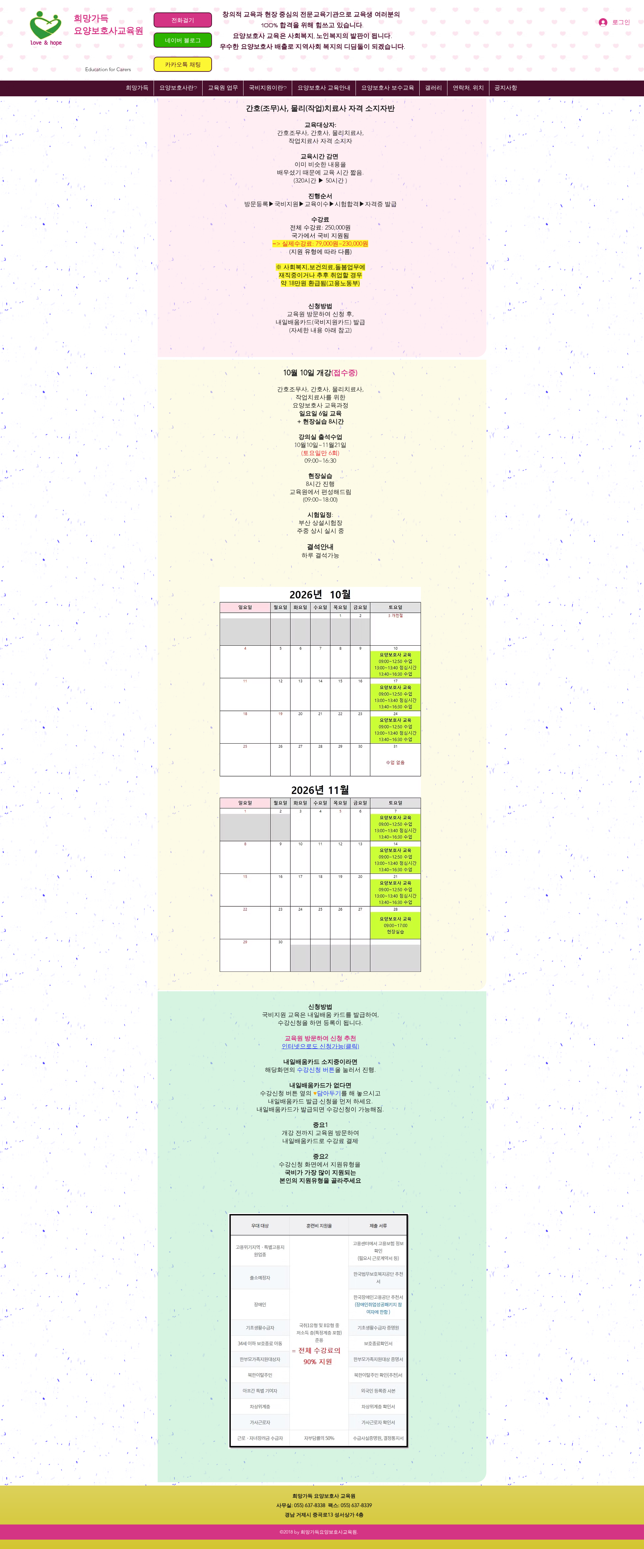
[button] (324, 88)
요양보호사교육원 (109, 30)
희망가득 (91, 18)
